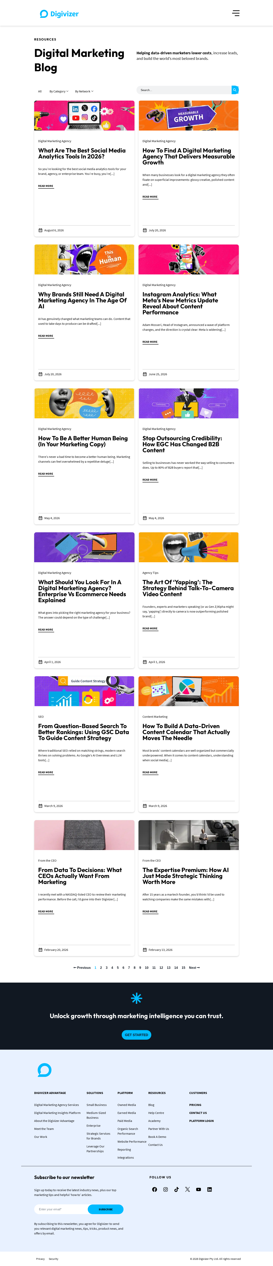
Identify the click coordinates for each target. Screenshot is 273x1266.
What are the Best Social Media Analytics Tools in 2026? (82, 153)
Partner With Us (158, 1129)
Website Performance (132, 1141)
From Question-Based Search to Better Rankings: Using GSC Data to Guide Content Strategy (83, 732)
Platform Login (201, 1121)
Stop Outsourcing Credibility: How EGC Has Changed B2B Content (182, 444)
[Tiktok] (176, 1189)
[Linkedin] (209, 1189)
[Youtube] (198, 1189)
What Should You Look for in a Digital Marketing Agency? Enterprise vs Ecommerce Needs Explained (82, 591)
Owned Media (127, 1105)
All (40, 91)
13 (168, 967)
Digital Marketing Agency (54, 141)
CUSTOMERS (198, 1093)
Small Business (97, 1105)
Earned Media (127, 1113)
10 (146, 967)
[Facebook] (154, 1189)
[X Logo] (187, 1189)
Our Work (40, 1137)
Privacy (40, 1259)
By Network (82, 91)
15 (183, 967)
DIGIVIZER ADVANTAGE (50, 1093)
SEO (41, 717)
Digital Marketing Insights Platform (57, 1113)
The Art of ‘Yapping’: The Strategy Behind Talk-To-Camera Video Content (188, 588)
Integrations (126, 1157)
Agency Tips (150, 573)
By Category (57, 91)
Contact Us (155, 1145)
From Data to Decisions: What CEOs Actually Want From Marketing (80, 876)
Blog (151, 1105)
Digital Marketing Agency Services (56, 1105)
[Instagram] (165, 1189)
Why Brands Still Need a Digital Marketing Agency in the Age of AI (82, 300)
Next (193, 967)
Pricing (195, 1105)
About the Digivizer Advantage (54, 1121)
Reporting (124, 1149)
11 (154, 967)
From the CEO (47, 860)
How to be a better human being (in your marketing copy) (83, 441)
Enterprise (94, 1125)
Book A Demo (157, 1137)
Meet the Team (44, 1129)
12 (161, 967)
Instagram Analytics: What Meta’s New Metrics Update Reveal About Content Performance (180, 303)
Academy (154, 1121)
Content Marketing (154, 717)
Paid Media (125, 1121)
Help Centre (156, 1113)
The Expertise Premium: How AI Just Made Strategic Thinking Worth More (185, 876)
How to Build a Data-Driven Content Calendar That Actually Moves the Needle (186, 732)
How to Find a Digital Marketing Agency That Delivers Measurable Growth (188, 156)
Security (53, 1259)
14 (176, 967)
